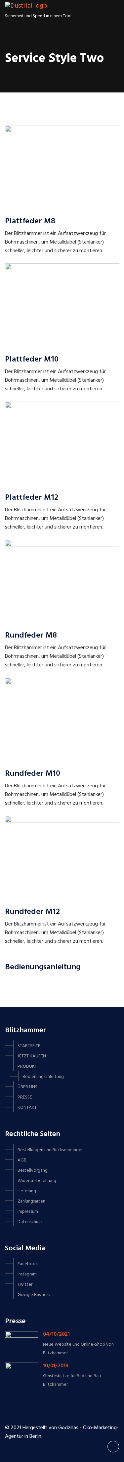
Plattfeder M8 (30, 221)
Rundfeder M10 (32, 774)
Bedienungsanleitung (42, 967)
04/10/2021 (56, 1334)
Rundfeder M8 (31, 636)
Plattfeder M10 (32, 360)
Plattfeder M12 (31, 498)
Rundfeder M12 (32, 912)
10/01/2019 (55, 1366)
